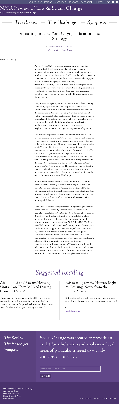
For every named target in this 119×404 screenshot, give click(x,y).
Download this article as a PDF (61, 46)
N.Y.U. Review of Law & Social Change (41, 8)
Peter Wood (67, 50)
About (32, 2)
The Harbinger (63, 23)
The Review (26, 23)
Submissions (45, 2)
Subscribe (86, 2)
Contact (73, 2)
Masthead (60, 2)
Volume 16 (4, 59)
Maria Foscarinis (72, 311)
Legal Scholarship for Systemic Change (18, 13)
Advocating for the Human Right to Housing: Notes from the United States (90, 287)
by (96, 398)
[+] (115, 398)
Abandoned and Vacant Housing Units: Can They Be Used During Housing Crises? (25, 287)
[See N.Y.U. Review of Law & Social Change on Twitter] (108, 2)
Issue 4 (13, 59)
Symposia (96, 23)
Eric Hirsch (53, 50)
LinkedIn (99, 2)
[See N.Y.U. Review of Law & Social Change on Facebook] (113, 2)
